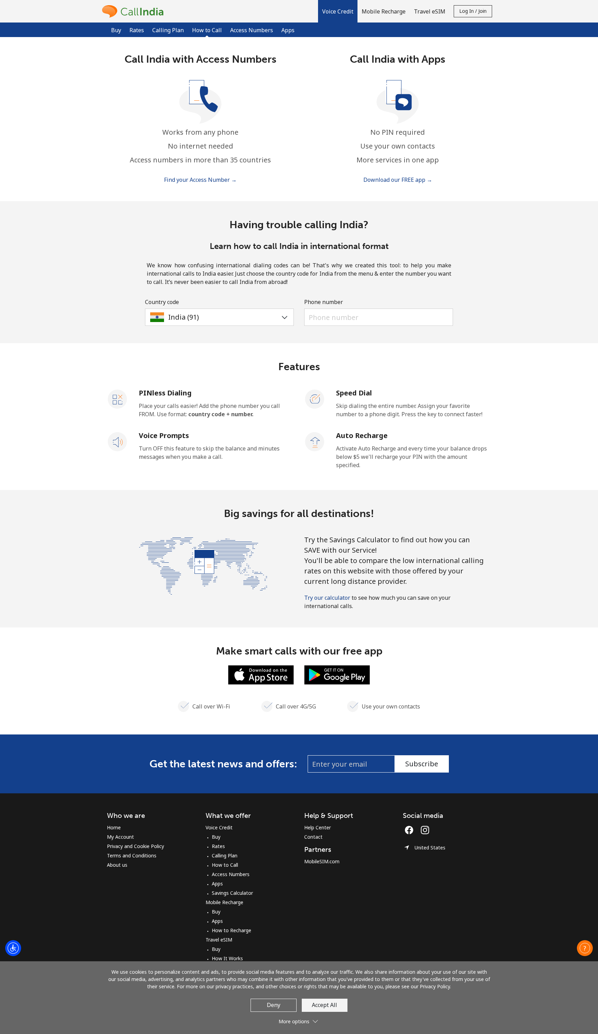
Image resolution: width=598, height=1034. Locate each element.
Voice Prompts (164, 435)
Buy (116, 30)
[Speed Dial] (315, 398)
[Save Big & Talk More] (203, 565)
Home (114, 827)
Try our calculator (327, 597)
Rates (136, 30)
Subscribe (421, 763)
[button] (337, 11)
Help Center (317, 827)
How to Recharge (231, 930)
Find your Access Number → (200, 180)
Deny (273, 1005)
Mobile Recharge (224, 902)
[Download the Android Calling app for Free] (337, 674)
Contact (313, 837)
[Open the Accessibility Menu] (13, 948)
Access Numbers (251, 30)
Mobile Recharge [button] (384, 11)
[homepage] (134, 11)
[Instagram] (425, 830)
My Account (120, 837)
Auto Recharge (362, 435)
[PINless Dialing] (117, 398)
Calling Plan (168, 30)
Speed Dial (354, 393)
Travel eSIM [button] (429, 11)
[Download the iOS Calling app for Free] (261, 674)
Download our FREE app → (397, 180)
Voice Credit (219, 827)
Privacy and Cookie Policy (135, 846)
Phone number (323, 302)
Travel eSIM (219, 939)
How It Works (227, 958)
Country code (162, 302)
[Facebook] (411, 830)
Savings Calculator (232, 893)
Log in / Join (473, 11)
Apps (288, 30)
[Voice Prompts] (117, 441)
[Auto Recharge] (315, 441)
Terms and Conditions (131, 855)
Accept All (324, 1005)
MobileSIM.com (321, 861)
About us (117, 865)
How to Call (225, 865)
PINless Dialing (165, 393)
